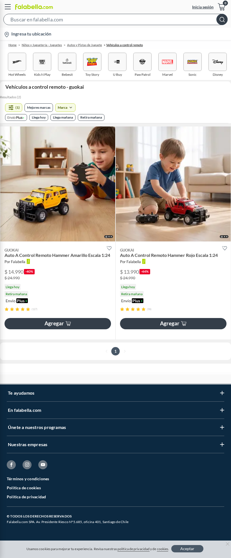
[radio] (7, 309)
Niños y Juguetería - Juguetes (42, 45)
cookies (162, 549)
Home (12, 45)
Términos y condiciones (28, 478)
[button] (115, 20)
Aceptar (187, 548)
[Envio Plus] (16, 117)
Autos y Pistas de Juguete (84, 45)
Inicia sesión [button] (203, 7)
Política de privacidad (26, 496)
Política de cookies (24, 487)
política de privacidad (133, 549)
